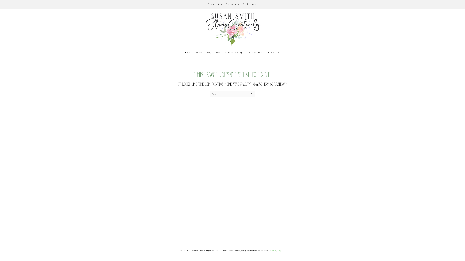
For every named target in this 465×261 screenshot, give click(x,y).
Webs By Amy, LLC (277, 250)
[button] (263, 52)
